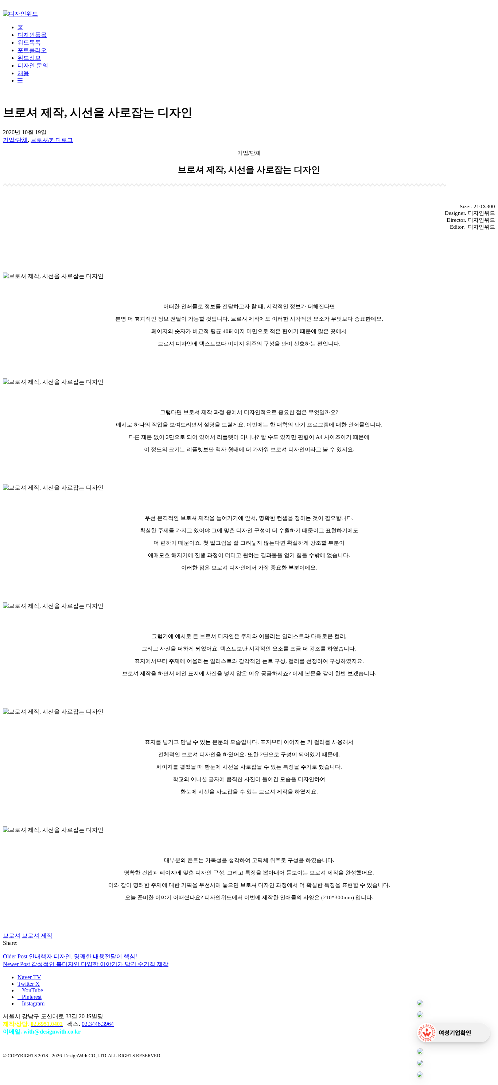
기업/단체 (15, 140)
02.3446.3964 (98, 1024)
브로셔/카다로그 (52, 140)
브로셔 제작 (37, 936)
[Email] (14, 949)
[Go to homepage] (20, 14)
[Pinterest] (9, 949)
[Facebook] (5, 949)
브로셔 (11, 936)
